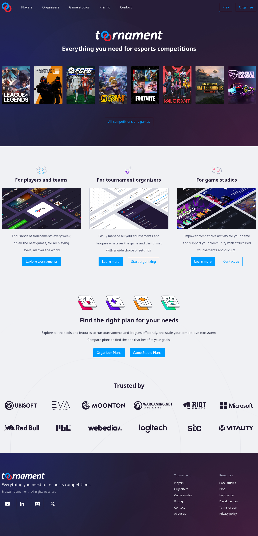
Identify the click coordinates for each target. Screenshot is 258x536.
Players (26, 7)
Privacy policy (228, 513)
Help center (226, 495)
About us (180, 513)
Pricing (105, 7)
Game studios (79, 7)
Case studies (227, 483)
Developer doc (228, 501)
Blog (222, 489)
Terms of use (228, 507)
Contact (126, 7)
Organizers (50, 7)
